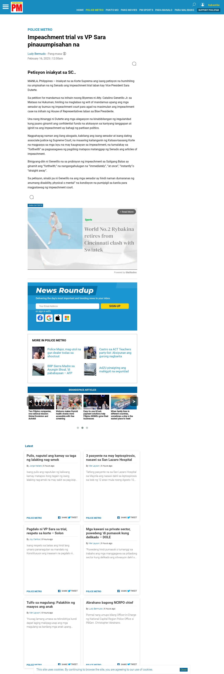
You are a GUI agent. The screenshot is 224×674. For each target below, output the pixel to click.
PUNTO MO (112, 10)
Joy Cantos (34, 539)
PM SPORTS (146, 10)
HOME (80, 10)
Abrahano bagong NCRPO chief (109, 603)
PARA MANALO (164, 10)
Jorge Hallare (35, 466)
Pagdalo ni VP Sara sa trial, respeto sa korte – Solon (47, 531)
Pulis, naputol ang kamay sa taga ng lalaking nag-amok (51, 458)
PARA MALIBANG (184, 10)
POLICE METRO (95, 10)
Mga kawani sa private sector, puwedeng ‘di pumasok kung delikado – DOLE (108, 533)
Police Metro (40, 29)
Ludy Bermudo (37, 53)
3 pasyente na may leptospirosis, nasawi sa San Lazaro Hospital (111, 458)
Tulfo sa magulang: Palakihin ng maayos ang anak (51, 605)
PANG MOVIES (129, 10)
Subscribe (214, 5)
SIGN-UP (114, 306)
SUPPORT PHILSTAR (208, 10)
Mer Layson (94, 466)
